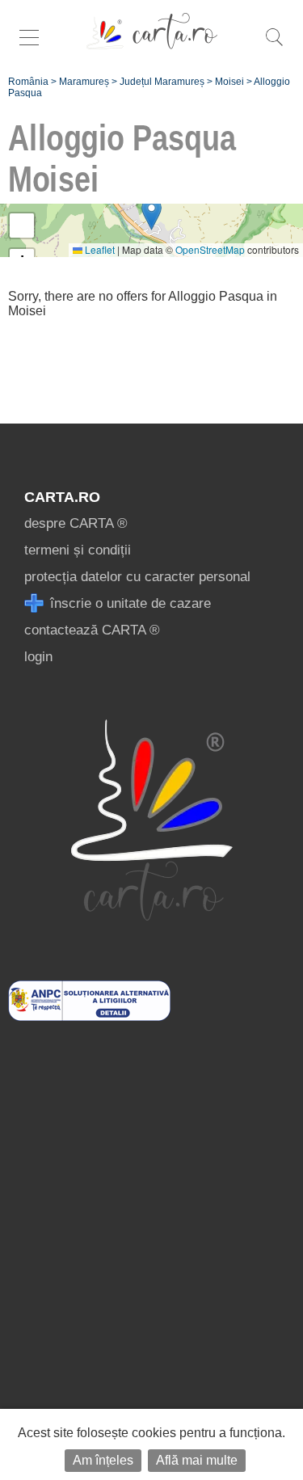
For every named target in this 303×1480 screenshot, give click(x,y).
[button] (151, 213)
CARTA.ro (62, 497)
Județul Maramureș (162, 81)
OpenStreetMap (210, 249)
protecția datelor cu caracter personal (137, 576)
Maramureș (84, 81)
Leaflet (98, 249)
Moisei (229, 81)
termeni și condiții (77, 550)
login (38, 656)
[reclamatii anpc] (89, 1016)
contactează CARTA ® (92, 630)
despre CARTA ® (76, 523)
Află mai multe (197, 1460)
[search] (274, 46)
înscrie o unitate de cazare (128, 603)
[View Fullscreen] (22, 225)
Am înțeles (103, 1460)
